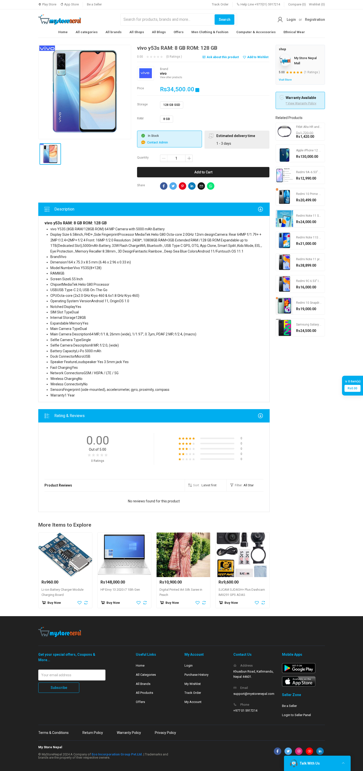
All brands (113, 32)
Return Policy (92, 733)
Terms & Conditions (53, 733)
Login (291, 20)
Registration (315, 20)
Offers (178, 32)
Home (63, 32)
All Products (144, 693)
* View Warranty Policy (301, 103)
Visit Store (285, 79)
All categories (87, 32)
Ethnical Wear (294, 32)
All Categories (146, 675)
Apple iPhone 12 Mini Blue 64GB (317, 150)
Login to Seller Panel (296, 715)
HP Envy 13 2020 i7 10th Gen (120, 589)
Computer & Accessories (256, 32)
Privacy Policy (165, 733)
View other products (171, 77)
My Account (193, 702)
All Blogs (159, 32)
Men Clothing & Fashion (209, 32)
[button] (205, 485)
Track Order (220, 4)
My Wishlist (192, 684)
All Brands (143, 684)
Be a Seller (94, 4)
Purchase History (196, 675)
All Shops (136, 32)
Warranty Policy (129, 733)
